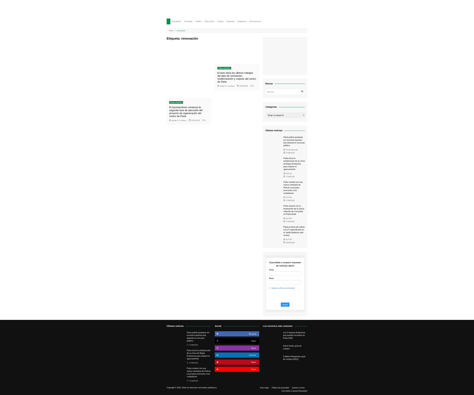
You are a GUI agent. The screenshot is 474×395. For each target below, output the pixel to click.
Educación (209, 21)
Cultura (220, 21)
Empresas (241, 21)
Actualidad (176, 21)
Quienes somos (298, 388)
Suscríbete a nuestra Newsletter (294, 391)
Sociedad (188, 21)
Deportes (231, 21)
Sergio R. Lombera (179, 120)
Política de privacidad (280, 388)
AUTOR (289, 174)
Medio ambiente (176, 102)
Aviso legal (264, 388)
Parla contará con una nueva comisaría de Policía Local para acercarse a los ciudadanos (293, 187)
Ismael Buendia (292, 150)
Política (198, 21)
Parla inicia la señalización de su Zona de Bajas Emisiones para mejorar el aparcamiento (294, 163)
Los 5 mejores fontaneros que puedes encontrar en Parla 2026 (294, 335)
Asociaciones (255, 21)
